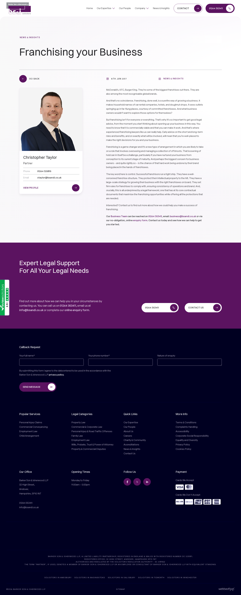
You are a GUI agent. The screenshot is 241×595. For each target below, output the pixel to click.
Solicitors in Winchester (182, 577)
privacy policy (56, 374)
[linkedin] (147, 482)
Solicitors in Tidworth (151, 577)
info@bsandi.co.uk (31, 310)
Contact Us (129, 453)
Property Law (78, 422)
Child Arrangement (29, 435)
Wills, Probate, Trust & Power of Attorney (92, 444)
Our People (129, 426)
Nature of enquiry (166, 355)
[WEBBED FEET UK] (227, 589)
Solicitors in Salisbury (121, 577)
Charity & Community (135, 440)
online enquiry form (76, 310)
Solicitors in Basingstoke (89, 577)
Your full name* (27, 355)
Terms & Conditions (186, 422)
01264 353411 (155, 216)
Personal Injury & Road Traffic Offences (91, 431)
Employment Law (28, 431)
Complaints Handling (186, 426)
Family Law (77, 435)
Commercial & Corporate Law (86, 426)
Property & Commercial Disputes (88, 448)
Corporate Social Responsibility (192, 435)
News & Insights (30, 37)
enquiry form (140, 220)
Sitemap (120, 589)
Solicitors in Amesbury (57, 577)
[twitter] (137, 482)
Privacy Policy (183, 444)
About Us (128, 431)
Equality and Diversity (187, 440)
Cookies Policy (183, 448)
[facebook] (127, 482)
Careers (128, 435)
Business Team (119, 216)
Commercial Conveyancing (33, 426)
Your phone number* (99, 355)
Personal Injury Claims (30, 422)
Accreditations (131, 444)
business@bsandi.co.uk (183, 216)
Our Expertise (131, 422)
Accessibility (182, 431)
